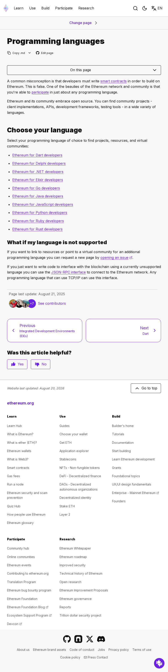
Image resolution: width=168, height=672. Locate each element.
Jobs (101, 649)
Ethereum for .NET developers (37, 171)
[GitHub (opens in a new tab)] (67, 639)
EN (160, 8)
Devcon (14, 624)
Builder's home (123, 426)
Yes (21, 364)
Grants (116, 468)
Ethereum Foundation (22, 599)
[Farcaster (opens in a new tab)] (78, 639)
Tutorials (118, 434)
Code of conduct (82, 649)
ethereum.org (20, 403)
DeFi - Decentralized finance (80, 476)
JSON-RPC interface (68, 272)
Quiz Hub (13, 506)
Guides (65, 426)
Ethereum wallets (19, 451)
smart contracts (113, 81)
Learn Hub (14, 426)
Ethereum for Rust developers (37, 229)
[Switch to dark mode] (144, 8)
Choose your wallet (74, 434)
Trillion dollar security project (80, 615)
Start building (121, 451)
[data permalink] (5, 130)
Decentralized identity (75, 497)
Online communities (21, 557)
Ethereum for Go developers (36, 188)
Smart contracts (18, 468)
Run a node (15, 484)
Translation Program (21, 582)
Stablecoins (68, 459)
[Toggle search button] (135, 8)
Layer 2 (65, 514)
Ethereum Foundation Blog (27, 607)
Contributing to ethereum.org (28, 573)
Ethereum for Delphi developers (39, 163)
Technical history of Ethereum (81, 573)
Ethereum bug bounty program (29, 590)
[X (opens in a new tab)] (90, 639)
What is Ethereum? (20, 434)
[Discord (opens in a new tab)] (101, 639)
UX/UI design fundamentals (131, 484)
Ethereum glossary (20, 523)
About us (23, 649)
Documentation (123, 442)
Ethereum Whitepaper (75, 548)
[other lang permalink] (5, 242)
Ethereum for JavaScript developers (42, 204)
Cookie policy (70, 657)
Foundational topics (126, 476)
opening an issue (116, 257)
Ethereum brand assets (49, 649)
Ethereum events (19, 565)
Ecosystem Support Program (29, 615)
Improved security (73, 565)
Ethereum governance (76, 599)
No (44, 364)
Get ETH (66, 442)
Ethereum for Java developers (37, 196)
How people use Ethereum (26, 514)
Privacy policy (118, 649)
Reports (65, 607)
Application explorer (74, 451)
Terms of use (141, 649)
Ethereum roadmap (73, 557)
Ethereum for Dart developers (37, 155)
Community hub (18, 548)
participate (40, 92)
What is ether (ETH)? (22, 442)
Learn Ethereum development (133, 459)
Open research (70, 582)
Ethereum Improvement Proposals (84, 590)
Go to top (149, 388)
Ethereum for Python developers (39, 212)
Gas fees (13, 476)
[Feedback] (159, 663)
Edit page (44, 53)
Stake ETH (67, 506)
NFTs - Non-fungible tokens (80, 468)
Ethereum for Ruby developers (38, 221)
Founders (119, 501)
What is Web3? (17, 459)
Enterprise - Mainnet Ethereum (135, 493)
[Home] (6, 8)
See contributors (52, 303)
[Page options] (29, 53)
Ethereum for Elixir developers (37, 180)
